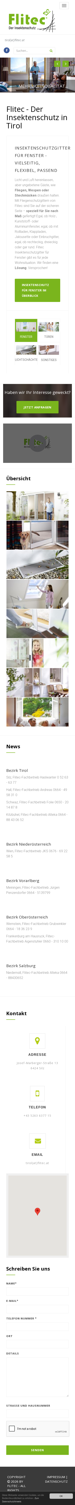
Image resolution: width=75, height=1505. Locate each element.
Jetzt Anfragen (37, 407)
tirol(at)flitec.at (15, 40)
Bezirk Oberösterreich (27, 917)
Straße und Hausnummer (28, 1405)
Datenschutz (56, 1481)
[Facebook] (7, 50)
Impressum (56, 1477)
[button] (57, 64)
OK (61, 1496)
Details (12, 1353)
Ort (9, 1336)
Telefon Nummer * (21, 1318)
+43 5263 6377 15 (37, 1116)
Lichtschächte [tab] (26, 359)
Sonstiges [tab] (49, 360)
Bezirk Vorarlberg (22, 880)
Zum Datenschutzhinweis (20, 1500)
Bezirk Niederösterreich (28, 844)
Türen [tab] (48, 336)
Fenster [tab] (26, 336)
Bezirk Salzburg (20, 965)
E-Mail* (12, 1301)
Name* (11, 1283)
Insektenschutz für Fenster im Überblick (35, 290)
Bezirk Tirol (17, 770)
